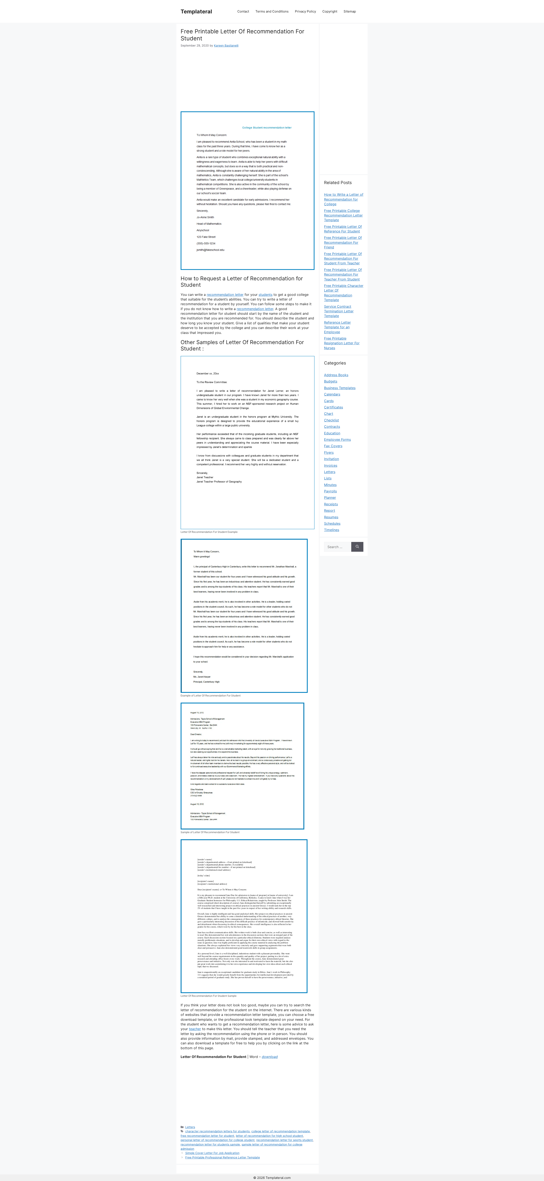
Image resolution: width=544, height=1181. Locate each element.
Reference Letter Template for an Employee (337, 327)
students (265, 294)
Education (332, 433)
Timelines (331, 530)
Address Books (336, 375)
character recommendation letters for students (217, 1131)
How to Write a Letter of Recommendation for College (343, 199)
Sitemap (350, 11)
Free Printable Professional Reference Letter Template (222, 1157)
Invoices (330, 465)
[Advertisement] (247, 79)
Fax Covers (333, 446)
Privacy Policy (305, 11)
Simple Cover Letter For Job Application (212, 1153)
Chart (328, 413)
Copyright (329, 11)
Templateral (196, 11)
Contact (243, 11)
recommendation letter (225, 294)
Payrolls (330, 491)
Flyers (329, 452)
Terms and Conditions (272, 11)
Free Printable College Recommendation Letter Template (343, 215)
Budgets (330, 381)
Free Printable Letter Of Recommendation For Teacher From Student (343, 274)
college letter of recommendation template (280, 1131)
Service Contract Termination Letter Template (339, 311)
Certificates (333, 407)
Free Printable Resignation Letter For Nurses (342, 343)
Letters (190, 1127)
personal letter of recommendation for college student (218, 1140)
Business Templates (340, 388)
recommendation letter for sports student (284, 1140)
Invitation (331, 459)
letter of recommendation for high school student (269, 1135)
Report (329, 510)
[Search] (357, 547)
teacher (195, 1029)
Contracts (332, 426)
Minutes (330, 485)
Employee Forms (337, 439)
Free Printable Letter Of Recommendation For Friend (343, 242)
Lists (328, 478)
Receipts (331, 504)
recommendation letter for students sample (210, 1144)
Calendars (332, 394)
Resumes (331, 517)
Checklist (331, 420)
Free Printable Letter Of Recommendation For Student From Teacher (343, 258)
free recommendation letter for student (207, 1135)
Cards (329, 401)
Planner (330, 497)
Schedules (332, 523)
